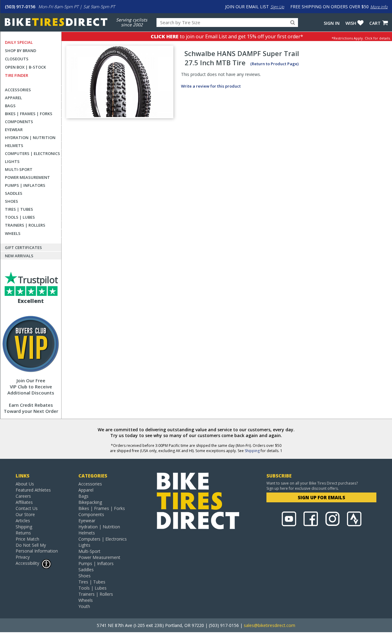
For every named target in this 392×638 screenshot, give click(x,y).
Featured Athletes (33, 490)
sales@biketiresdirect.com (269, 625)
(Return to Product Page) (274, 63)
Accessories (18, 89)
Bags (10, 105)
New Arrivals (19, 256)
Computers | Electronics (32, 153)
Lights (12, 161)
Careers (23, 496)
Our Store (25, 514)
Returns (23, 533)
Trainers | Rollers (25, 225)
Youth (84, 606)
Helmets (14, 145)
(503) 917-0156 (20, 6)
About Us (25, 484)
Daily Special (19, 42)
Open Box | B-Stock (25, 67)
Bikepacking (90, 502)
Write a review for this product (211, 86)
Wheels (13, 233)
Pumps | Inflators (25, 185)
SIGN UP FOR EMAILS (321, 497)
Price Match (27, 539)
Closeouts (16, 59)
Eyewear (14, 129)
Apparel (13, 97)
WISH (350, 23)
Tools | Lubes (20, 217)
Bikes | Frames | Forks (28, 113)
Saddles (13, 193)
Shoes (11, 201)
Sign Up (277, 6)
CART (375, 23)
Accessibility (27, 563)
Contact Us (27, 508)
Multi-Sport (18, 169)
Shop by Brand (20, 50)
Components (19, 121)
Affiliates (24, 502)
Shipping (252, 450)
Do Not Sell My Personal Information (37, 548)
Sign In (332, 23)
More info (379, 6)
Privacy (23, 557)
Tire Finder (16, 75)
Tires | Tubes (19, 209)
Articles (23, 520)
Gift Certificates (23, 247)
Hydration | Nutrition (30, 137)
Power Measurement (27, 177)
